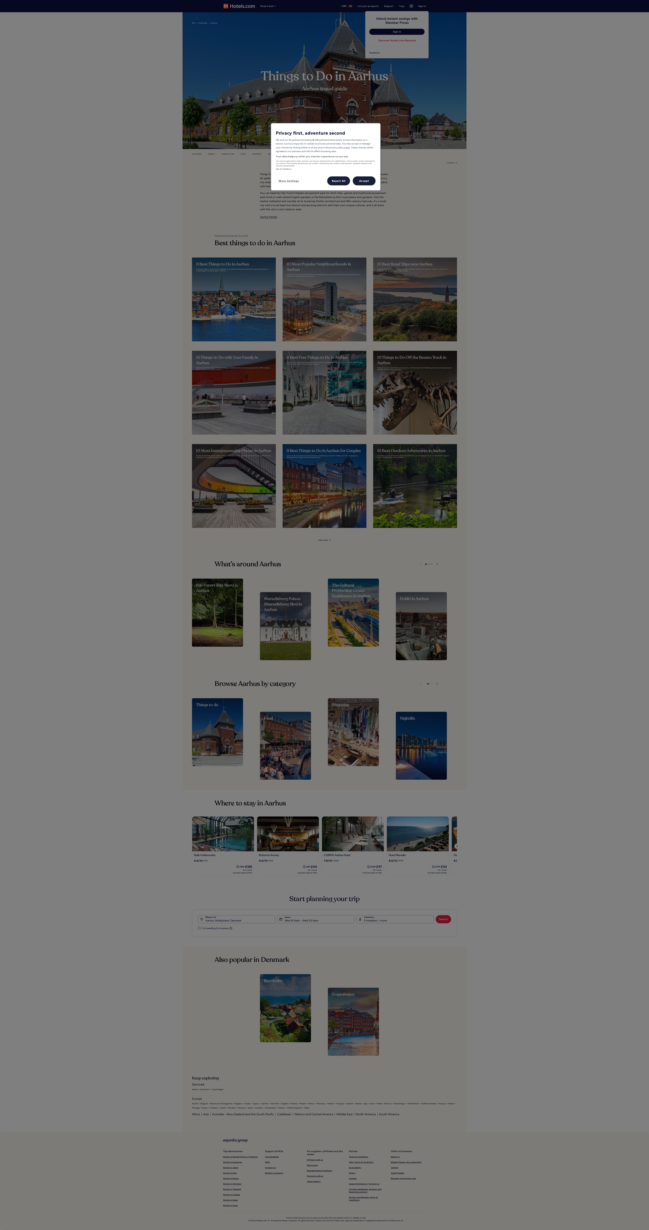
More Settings (289, 180)
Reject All (338, 180)
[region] (326, 157)
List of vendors (283, 169)
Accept (364, 180)
